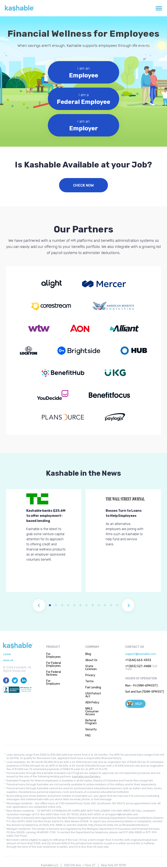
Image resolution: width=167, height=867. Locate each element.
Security (91, 729)
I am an (83, 72)
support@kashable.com (140, 654)
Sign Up (8, 660)
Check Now (83, 185)
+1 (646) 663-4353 (138, 660)
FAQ (87, 735)
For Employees (53, 655)
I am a (83, 99)
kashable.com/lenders (86, 776)
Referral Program (91, 722)
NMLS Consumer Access (92, 711)
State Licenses (91, 668)
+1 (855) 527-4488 (138, 666)
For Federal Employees (53, 664)
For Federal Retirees (53, 673)
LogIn (7, 654)
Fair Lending (93, 687)
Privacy (90, 675)
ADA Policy (92, 702)
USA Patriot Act (93, 695)
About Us (91, 660)
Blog (88, 654)
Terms (89, 681)
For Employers (53, 682)
